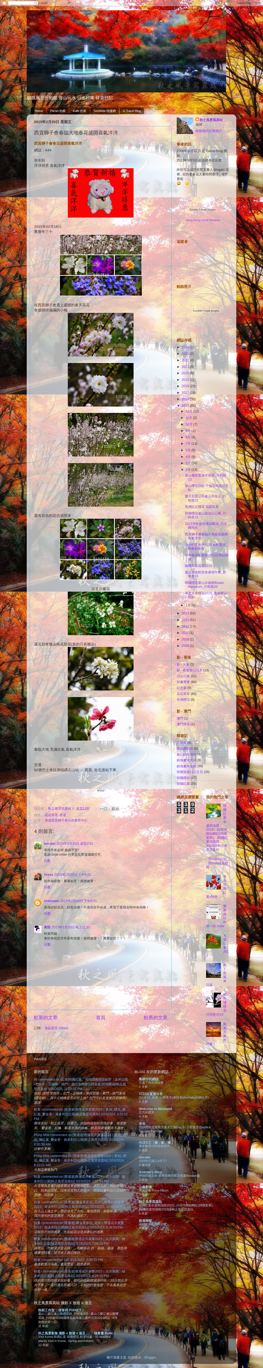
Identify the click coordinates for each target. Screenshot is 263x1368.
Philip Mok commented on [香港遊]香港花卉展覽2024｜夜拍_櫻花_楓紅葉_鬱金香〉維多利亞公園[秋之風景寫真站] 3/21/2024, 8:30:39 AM (80, 1139)
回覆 (47, 861)
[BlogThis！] (106, 809)
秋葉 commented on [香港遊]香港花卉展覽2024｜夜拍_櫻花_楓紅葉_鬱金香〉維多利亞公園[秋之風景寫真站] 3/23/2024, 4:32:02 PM (81, 1114)
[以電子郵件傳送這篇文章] (102, 809)
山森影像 (145, 1187)
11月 (189, 418)
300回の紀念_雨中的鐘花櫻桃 (217, 863)
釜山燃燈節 (185, 748)
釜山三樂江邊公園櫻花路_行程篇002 (63, 1313)
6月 (188, 450)
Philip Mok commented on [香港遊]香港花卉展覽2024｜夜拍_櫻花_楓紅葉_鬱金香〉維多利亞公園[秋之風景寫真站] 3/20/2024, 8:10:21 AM (80, 1160)
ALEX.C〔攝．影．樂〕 (156, 1142)
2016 (186, 399)
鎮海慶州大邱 (186, 760)
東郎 (47, 927)
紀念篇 (182, 688)
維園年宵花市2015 (198, 565)
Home (39, 111)
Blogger (150, 1357)
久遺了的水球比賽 (151, 1082)
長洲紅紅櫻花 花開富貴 (202, 506)
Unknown (51, 901)
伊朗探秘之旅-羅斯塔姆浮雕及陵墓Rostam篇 (169, 1175)
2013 (186, 620)
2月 (188, 469)
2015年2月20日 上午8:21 (72, 874)
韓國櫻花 (183, 778)
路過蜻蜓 (145, 1220)
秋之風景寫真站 (211, 120)
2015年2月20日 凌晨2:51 (75, 843)
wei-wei (49, 843)
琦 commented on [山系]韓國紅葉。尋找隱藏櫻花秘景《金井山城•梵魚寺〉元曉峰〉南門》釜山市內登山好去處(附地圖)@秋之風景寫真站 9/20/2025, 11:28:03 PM (81, 1084)
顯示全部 (224, 1233)
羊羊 (142, 1123)
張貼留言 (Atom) (56, 1028)
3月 (188, 463)
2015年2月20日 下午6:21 (78, 901)
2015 (186, 405)
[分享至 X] (109, 809)
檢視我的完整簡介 (209, 131)
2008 (186, 646)
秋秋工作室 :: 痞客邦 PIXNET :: (61, 1310)
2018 (186, 386)
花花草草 (51, 815)
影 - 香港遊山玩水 (189, 670)
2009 (186, 639)
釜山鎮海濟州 (186, 754)
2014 (186, 613)
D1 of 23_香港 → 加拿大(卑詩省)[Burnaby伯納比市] (174, 1097)
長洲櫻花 (183, 699)
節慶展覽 (183, 682)
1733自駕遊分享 (151, 1094)
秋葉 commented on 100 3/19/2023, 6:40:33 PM (68, 1260)
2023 (186, 353)
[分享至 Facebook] (113, 809)
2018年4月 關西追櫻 (152, 1224)
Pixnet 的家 (58, 111)
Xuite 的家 (79, 111)
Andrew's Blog (150, 1172)
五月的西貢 (146, 1112)
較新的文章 (46, 1017)
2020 (186, 373)
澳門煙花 (183, 724)
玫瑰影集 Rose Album (153, 1190)
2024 (186, 347)
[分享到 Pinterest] (117, 809)
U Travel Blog (132, 111)
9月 (188, 430)
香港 (63, 815)
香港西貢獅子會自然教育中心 (66, 820)
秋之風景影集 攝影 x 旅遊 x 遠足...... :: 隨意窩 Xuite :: (77, 1333)
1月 (188, 605)
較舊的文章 (155, 1017)
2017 (186, 392)
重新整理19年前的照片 (154, 1146)
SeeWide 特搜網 (104, 111)
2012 (186, 626)
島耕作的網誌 (149, 1079)
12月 (189, 411)
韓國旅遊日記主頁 (190, 772)
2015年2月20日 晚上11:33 (71, 927)
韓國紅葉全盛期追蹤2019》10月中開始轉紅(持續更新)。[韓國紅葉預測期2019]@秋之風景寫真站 (217, 827)
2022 (186, 360)
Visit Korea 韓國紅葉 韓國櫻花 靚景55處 (65, 1336)
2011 (185, 633)
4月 (188, 457)
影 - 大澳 (183, 664)
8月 (188, 437)
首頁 (100, 1017)
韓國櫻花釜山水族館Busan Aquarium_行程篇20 (204, 584)
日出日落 (183, 676)
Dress (48, 874)
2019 (186, 379)
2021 (186, 367)
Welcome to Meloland (155, 1109)
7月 (188, 443)
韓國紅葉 (183, 783)
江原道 (182, 743)
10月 (189, 424)
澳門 (180, 718)
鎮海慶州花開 (186, 766)
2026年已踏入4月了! (152, 1161)
